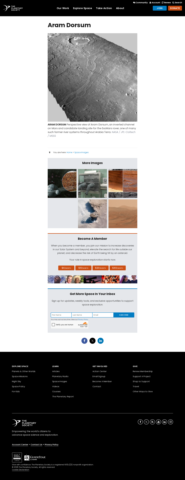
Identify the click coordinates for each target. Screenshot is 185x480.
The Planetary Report (63, 396)
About (120, 8)
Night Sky (16, 381)
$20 (100, 267)
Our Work (63, 8)
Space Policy (18, 386)
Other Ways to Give (143, 391)
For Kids (16, 391)
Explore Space (82, 8)
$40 (117, 267)
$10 (83, 267)
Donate (175, 8)
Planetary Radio (60, 376)
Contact (96, 386)
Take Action (104, 8)
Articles (56, 371)
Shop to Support (141, 381)
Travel (136, 386)
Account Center (20, 444)
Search (178, 2)
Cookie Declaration (20, 469)
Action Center (99, 371)
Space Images (81, 152)
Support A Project (142, 376)
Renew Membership (143, 371)
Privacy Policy (83, 319)
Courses (56, 391)
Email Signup (98, 376)
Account (156, 2)
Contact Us (36, 444)
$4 (66, 267)
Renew (167, 2)
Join (160, 8)
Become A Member (102, 381)
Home (69, 152)
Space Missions (20, 376)
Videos (55, 386)
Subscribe (123, 315)
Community (142, 2)
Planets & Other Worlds (23, 371)
